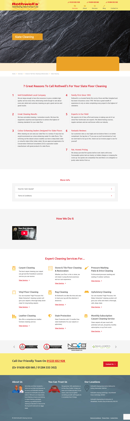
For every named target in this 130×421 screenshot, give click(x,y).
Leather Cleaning (27, 315)
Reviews (95, 8)
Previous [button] (14, 347)
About (85, 8)
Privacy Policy (105, 418)
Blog (104, 8)
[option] (28, 347)
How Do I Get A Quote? (26, 189)
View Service (23, 280)
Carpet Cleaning (27, 267)
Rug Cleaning (61, 292)
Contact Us (114, 8)
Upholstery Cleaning (101, 292)
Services (75, 8)
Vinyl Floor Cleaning (28, 292)
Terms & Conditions (25, 196)
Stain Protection (63, 315)
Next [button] (116, 347)
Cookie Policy (114, 418)
